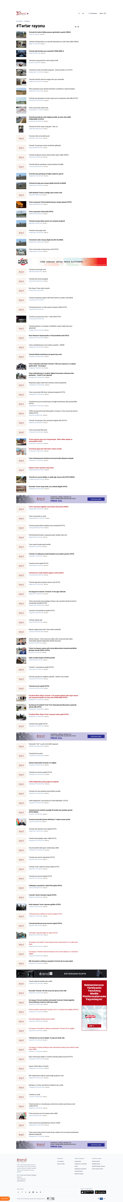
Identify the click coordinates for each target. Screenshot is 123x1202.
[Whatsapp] (18, 1192)
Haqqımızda (78, 1161)
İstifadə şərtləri (96, 1161)
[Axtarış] (79, 13)
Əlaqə (76, 1166)
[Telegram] (33, 1192)
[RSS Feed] (40, 1192)
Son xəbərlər (60, 1161)
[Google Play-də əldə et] (100, 1192)
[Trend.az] (22, 13)
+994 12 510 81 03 (21, 1179)
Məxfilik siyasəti (96, 1164)
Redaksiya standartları (80, 1168)
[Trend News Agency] (21, 1160)
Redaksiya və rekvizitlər (81, 1164)
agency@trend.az (21, 1180)
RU (104, 1198)
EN (98, 1198)
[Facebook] (22, 1192)
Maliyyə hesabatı (79, 1173)
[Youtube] (29, 1192)
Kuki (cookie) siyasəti (97, 1168)
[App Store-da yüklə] (87, 1192)
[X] (25, 1192)
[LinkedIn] (36, 1192)
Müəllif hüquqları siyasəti (98, 1166)
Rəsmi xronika (61, 1164)
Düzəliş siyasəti (79, 1171)
